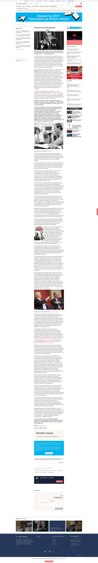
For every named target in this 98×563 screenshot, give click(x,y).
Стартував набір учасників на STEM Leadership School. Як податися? (23, 35)
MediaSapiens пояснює (67, 10)
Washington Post (43, 425)
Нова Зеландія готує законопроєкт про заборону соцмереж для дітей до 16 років (23, 31)
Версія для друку (61, 30)
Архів (37, 3)
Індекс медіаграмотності (22, 8)
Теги (34, 3)
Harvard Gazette (54, 311)
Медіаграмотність (20, 10)
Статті (24, 6)
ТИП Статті (36, 470)
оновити (61, 495)
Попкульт (40, 10)
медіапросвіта (59, 470)
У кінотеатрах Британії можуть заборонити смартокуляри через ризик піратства (23, 42)
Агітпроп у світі (59, 10)
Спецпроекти (53, 6)
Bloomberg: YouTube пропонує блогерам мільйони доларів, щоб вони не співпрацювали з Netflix (74, 56)
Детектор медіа (74, 108)
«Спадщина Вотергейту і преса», (49, 266)
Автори (30, 3)
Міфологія (26, 10)
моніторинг (78, 10)
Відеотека (53, 542)
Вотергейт (36, 472)
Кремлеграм (53, 10)
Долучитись (49, 453)
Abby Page (49, 151)
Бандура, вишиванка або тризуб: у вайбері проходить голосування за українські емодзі (23, 38)
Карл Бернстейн (50, 472)
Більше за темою (21, 518)
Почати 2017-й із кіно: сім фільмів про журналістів (47, 436)
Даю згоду (49, 561)
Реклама (38, 538)
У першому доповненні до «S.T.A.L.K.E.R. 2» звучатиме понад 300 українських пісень (74, 63)
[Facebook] (46, 30)
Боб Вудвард (44, 472)
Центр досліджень (44, 6)
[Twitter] (48, 30)
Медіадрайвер (54, 541)
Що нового (18, 6)
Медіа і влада (20, 24)
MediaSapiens (41, 470)
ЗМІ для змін (54, 540)
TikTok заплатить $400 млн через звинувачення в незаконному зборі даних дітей (23, 46)
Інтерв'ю (29, 6)
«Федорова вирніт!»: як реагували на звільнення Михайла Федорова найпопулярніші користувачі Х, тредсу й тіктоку (74, 86)
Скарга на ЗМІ (79, 6)
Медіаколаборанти (46, 10)
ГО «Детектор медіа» (55, 544)
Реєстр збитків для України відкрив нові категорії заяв (74, 60)
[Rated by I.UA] (46, 551)
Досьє (74, 10)
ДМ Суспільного (54, 539)
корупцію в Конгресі (48, 340)
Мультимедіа (35, 6)
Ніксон (40, 472)
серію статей (56, 91)
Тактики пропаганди (33, 10)
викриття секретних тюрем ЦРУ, (47, 286)
